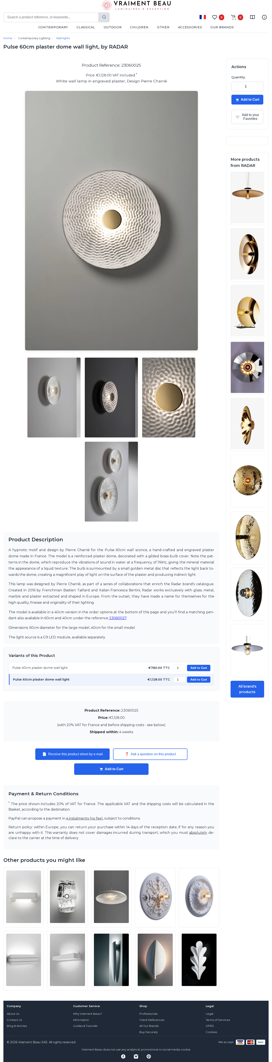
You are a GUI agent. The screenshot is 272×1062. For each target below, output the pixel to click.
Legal (209, 1013)
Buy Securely (148, 1032)
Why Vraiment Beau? (87, 1013)
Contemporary (53, 27)
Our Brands (222, 27)
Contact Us (14, 1020)
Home (7, 38)
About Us (13, 1013)
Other (163, 27)
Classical (85, 27)
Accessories (190, 27)
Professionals (148, 1013)
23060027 (117, 618)
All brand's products (247, 689)
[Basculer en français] (202, 17)
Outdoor (113, 27)
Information (81, 1020)
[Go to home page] (136, 6)
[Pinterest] (149, 1056)
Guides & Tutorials (85, 1026)
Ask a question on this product (150, 754)
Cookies (211, 1032)
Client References (151, 1020)
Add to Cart (198, 667)
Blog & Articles (17, 1026)
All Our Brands (149, 1026)
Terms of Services (218, 1020)
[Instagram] (136, 1056)
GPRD (210, 1026)
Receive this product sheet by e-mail (72, 754)
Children (139, 27)
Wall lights (63, 38)
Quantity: (238, 77)
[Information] (264, 17)
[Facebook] (123, 1056)
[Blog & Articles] (252, 17)
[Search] (104, 17)
